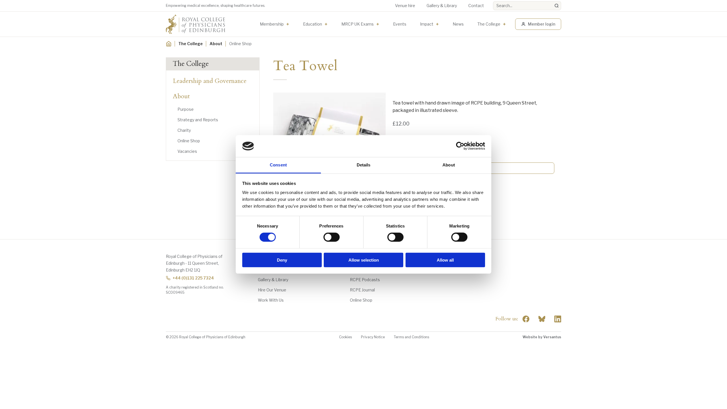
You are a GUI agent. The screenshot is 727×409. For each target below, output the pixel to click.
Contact (476, 5)
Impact (426, 24)
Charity (184, 130)
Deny (282, 259)
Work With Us (271, 300)
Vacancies (187, 151)
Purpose (185, 109)
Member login (541, 24)
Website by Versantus (542, 337)
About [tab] (448, 164)
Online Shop (188, 140)
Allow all (445, 259)
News (458, 24)
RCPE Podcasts (365, 279)
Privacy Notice (373, 337)
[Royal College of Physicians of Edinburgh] (195, 24)
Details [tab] (364, 164)
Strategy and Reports (197, 119)
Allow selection (363, 259)
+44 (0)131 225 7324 (193, 278)
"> (541, 319)
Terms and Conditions (411, 337)
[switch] (331, 237)
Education (312, 24)
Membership (272, 24)
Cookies (345, 337)
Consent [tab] (278, 164)
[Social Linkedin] (557, 319)
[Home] (169, 43)
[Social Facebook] (526, 319)
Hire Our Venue (272, 289)
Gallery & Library (442, 5)
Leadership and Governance (209, 81)
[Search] (556, 5)
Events (399, 24)
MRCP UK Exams (357, 24)
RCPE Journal (362, 289)
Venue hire (405, 5)
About (216, 43)
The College (488, 24)
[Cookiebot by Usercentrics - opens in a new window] (460, 146)
